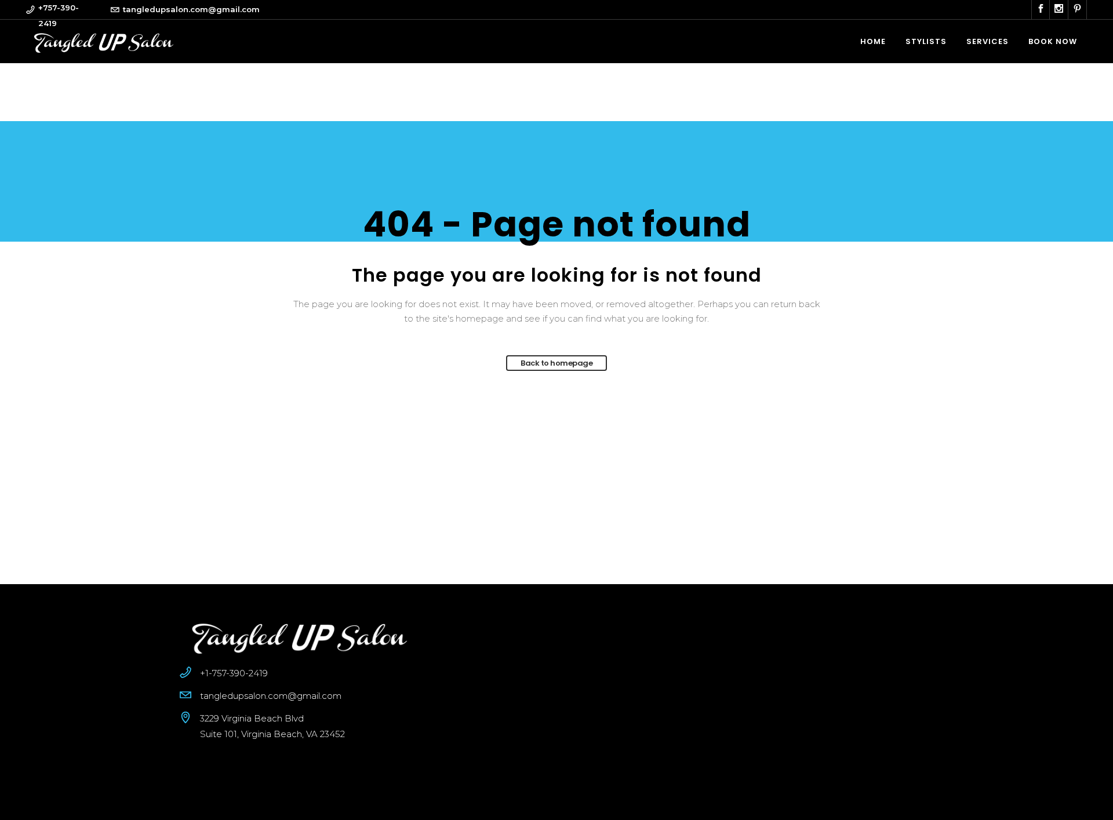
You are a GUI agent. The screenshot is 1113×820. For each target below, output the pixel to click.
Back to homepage (556, 363)
